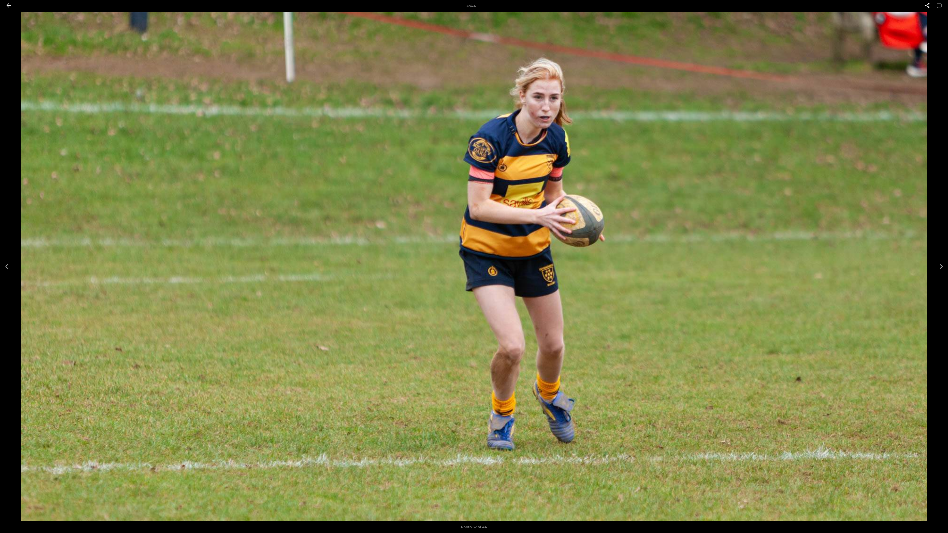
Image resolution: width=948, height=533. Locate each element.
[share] (927, 5)
